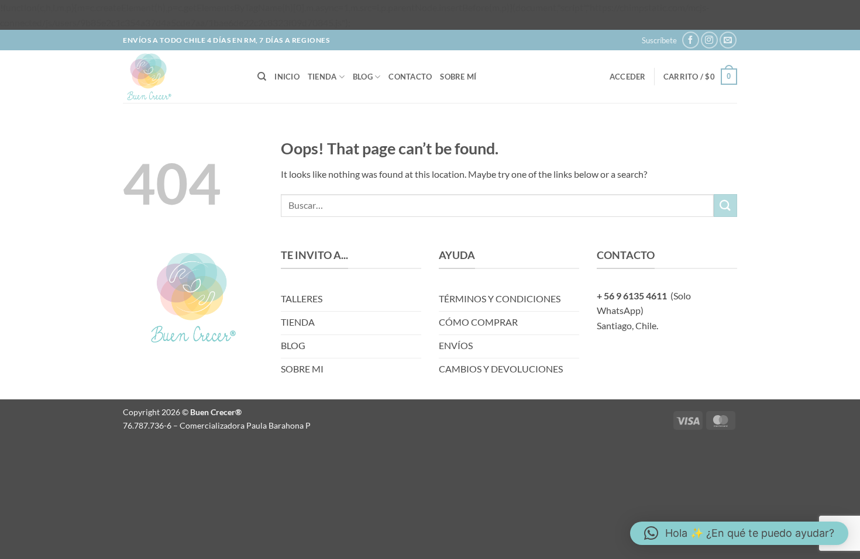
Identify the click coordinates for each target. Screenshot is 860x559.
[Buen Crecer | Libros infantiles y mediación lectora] (181, 76)
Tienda (322, 76)
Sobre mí (458, 76)
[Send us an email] (728, 40)
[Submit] (725, 205)
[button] (659, 40)
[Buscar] (261, 76)
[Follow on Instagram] (709, 40)
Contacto (410, 76)
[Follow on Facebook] (690, 40)
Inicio (287, 76)
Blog (363, 76)
